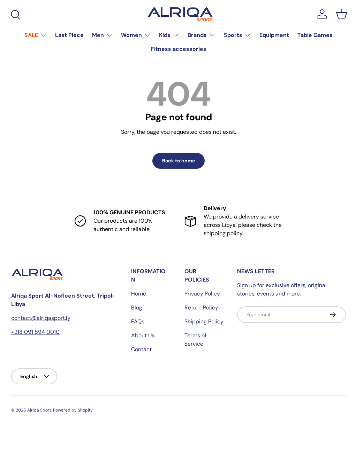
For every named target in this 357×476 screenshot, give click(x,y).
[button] (341, 14)
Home (138, 293)
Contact (141, 349)
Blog (136, 307)
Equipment (274, 35)
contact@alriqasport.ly (40, 318)
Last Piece (69, 35)
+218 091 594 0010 (35, 332)
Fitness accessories (178, 49)
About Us (143, 335)
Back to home (178, 161)
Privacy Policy (202, 293)
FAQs (137, 321)
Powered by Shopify (73, 410)
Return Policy (201, 307)
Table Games (315, 35)
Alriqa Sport (39, 410)
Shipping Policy (203, 321)
